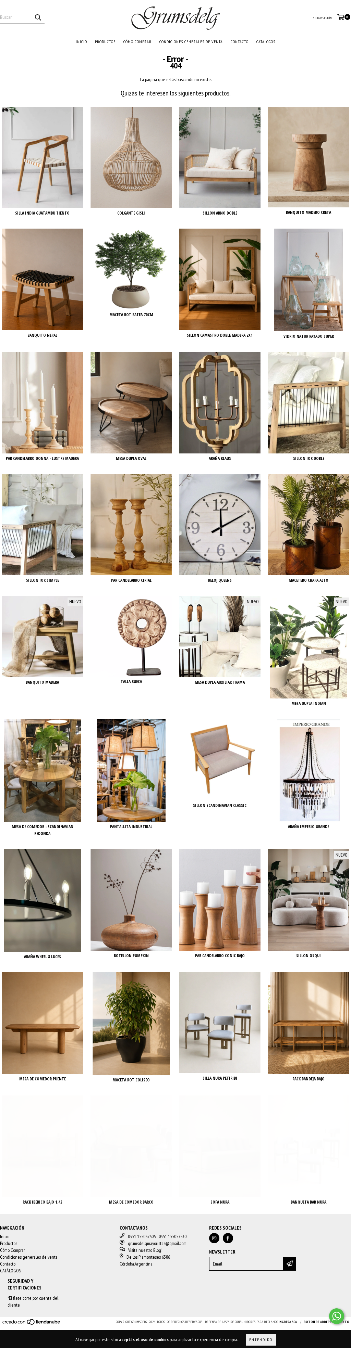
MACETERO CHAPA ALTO (308, 580)
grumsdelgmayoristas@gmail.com (157, 1243)
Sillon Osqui (308, 956)
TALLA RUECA (131, 681)
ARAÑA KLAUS (220, 458)
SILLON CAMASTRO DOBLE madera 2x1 (220, 335)
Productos (105, 41)
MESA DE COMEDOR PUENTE (42, 1079)
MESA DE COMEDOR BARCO (131, 1202)
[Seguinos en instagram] (214, 1238)
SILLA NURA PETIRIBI (220, 1078)
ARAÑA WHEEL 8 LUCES (42, 957)
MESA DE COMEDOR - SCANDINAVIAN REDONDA (42, 830)
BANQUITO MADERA (42, 682)
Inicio (81, 41)
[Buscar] (38, 17)
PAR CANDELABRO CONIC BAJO (220, 956)
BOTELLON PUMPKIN (131, 956)
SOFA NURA (219, 1202)
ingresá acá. (288, 1322)
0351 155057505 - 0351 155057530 (157, 1236)
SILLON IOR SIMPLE (42, 580)
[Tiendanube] (32, 1324)
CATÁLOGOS (265, 41)
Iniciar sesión (322, 18)
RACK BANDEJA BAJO (308, 1079)
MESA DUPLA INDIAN (308, 703)
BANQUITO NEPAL (42, 335)
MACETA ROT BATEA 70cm (131, 315)
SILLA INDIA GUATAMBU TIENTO (42, 213)
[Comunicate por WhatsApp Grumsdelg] (336, 1316)
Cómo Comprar (137, 41)
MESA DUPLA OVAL (131, 458)
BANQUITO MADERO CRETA (308, 212)
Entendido (261, 1339)
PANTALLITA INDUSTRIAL (131, 827)
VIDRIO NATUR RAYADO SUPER (308, 336)
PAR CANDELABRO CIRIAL (131, 580)
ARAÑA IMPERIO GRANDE (308, 827)
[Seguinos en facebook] (228, 1238)
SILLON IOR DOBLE (308, 458)
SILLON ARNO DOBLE (220, 213)
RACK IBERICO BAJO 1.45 (42, 1202)
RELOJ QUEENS (220, 580)
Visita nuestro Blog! (145, 1250)
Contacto (240, 41)
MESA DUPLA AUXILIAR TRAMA (220, 682)
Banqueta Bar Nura (308, 1202)
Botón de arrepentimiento (326, 1322)
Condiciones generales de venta (191, 41)
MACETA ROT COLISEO (131, 1080)
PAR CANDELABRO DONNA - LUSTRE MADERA (42, 458)
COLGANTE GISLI (131, 213)
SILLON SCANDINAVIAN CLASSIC (219, 805)
